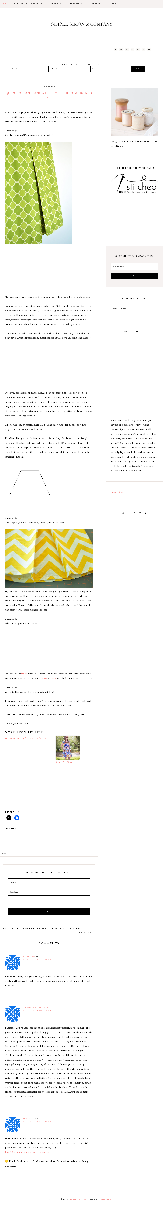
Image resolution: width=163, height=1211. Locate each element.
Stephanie (29, 956)
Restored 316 (106, 1199)
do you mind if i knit (36, 1008)
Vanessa (43, 678)
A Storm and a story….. (38, 738)
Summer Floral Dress (64, 762)
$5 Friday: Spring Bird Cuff (15, 738)
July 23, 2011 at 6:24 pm (37, 959)
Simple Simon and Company (81, 26)
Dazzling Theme (79, 1199)
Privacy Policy (118, 491)
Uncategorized (49, 86)
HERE (24, 673)
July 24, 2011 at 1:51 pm (37, 1011)
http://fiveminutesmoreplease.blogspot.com (27, 1152)
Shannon (28, 1118)
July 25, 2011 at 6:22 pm (37, 1122)
